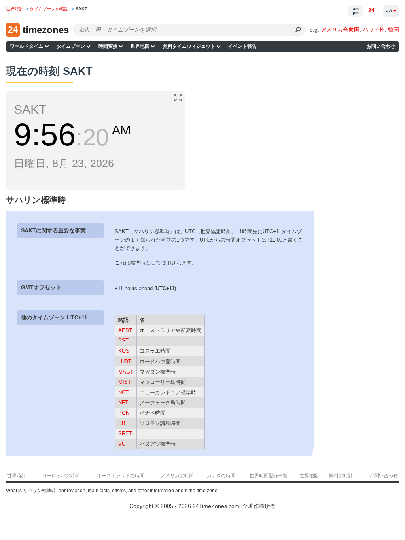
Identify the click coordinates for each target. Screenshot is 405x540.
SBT (123, 423)
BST (123, 341)
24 (371, 10)
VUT (123, 444)
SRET (125, 433)
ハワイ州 (374, 29)
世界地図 (140, 46)
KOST (125, 351)
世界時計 (16, 475)
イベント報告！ (244, 46)
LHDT (124, 361)
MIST (124, 382)
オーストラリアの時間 (120, 475)
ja (389, 10)
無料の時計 (341, 475)
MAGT (125, 372)
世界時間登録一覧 (269, 475)
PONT (125, 413)
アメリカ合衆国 (340, 29)
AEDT (125, 330)
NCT (123, 392)
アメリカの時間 (177, 475)
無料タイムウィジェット (189, 46)
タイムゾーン (71, 46)
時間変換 (107, 46)
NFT (123, 403)
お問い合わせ (381, 46)
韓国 (393, 29)
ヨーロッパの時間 (61, 475)
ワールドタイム (26, 46)
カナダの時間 (221, 475)
